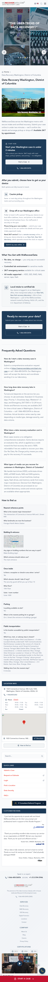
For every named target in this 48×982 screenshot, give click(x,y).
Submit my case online (14, 245)
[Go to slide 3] (23, 57)
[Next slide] (44, 52)
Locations (24, 919)
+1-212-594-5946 (36, 877)
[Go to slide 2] (20, 57)
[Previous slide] (4, 52)
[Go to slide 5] (27, 57)
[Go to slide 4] (25, 57)
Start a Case (22, 162)
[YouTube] (39, 965)
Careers (24, 938)
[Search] (41, 3)
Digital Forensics (24, 915)
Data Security (9, 790)
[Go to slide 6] (29, 57)
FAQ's (6, 795)
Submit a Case (9, 770)
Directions (39, 738)
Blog (24, 935)
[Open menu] (45, 4)
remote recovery (29, 234)
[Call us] (42, 971)
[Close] (35, 955)
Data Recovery (24, 906)
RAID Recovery (24, 909)
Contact (24, 922)
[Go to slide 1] (18, 57)
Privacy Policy (24, 941)
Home (6, 72)
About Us (24, 931)
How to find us (25, 745)
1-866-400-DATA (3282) (25, 896)
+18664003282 (11, 695)
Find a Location (9, 785)
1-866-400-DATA (25, 168)
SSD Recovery (24, 912)
